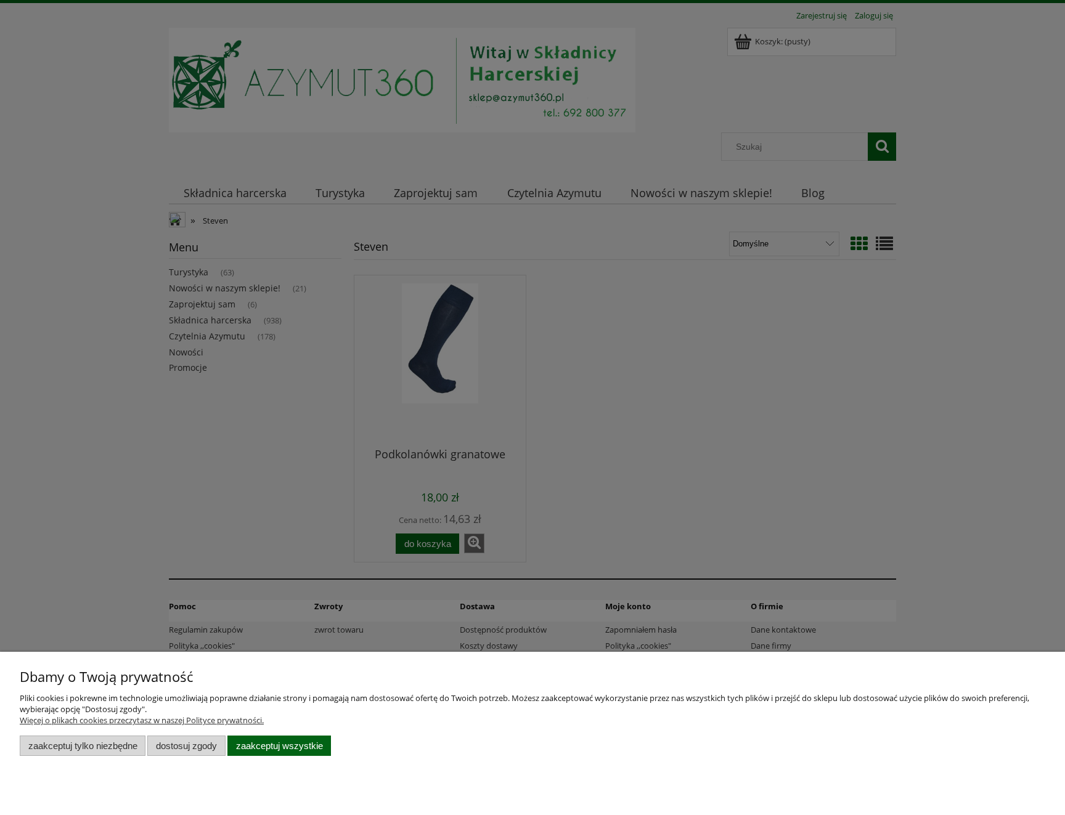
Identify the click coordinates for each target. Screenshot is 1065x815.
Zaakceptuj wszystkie (279, 745)
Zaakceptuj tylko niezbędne (82, 745)
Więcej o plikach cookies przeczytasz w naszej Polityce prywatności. (142, 720)
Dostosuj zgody (186, 745)
